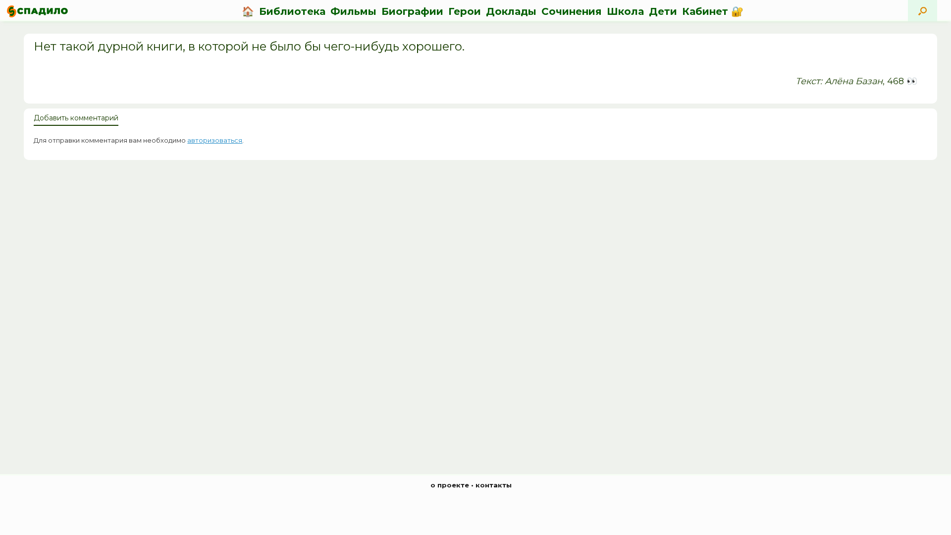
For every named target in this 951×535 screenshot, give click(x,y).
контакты (494, 485)
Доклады (511, 11)
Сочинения (571, 11)
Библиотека (292, 11)
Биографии (412, 11)
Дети (663, 11)
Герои (464, 11)
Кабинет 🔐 (712, 11)
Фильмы (353, 11)
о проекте (449, 485)
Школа (625, 11)
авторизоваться (214, 140)
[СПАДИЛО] (37, 11)
